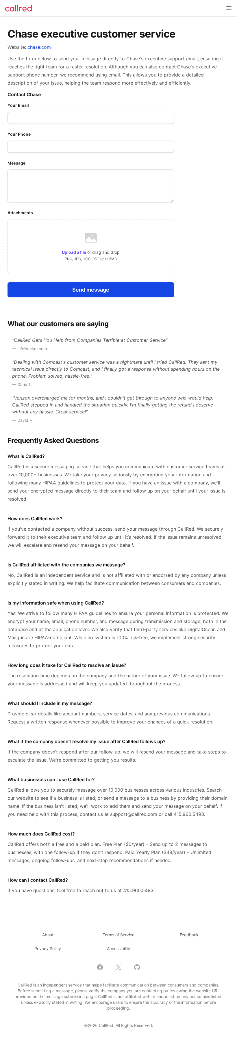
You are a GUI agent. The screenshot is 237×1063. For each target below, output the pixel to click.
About (47, 934)
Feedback (189, 934)
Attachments (20, 212)
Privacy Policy (47, 948)
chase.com (39, 47)
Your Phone (19, 134)
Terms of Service (118, 934)
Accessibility (118, 948)
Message (16, 163)
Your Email (18, 105)
